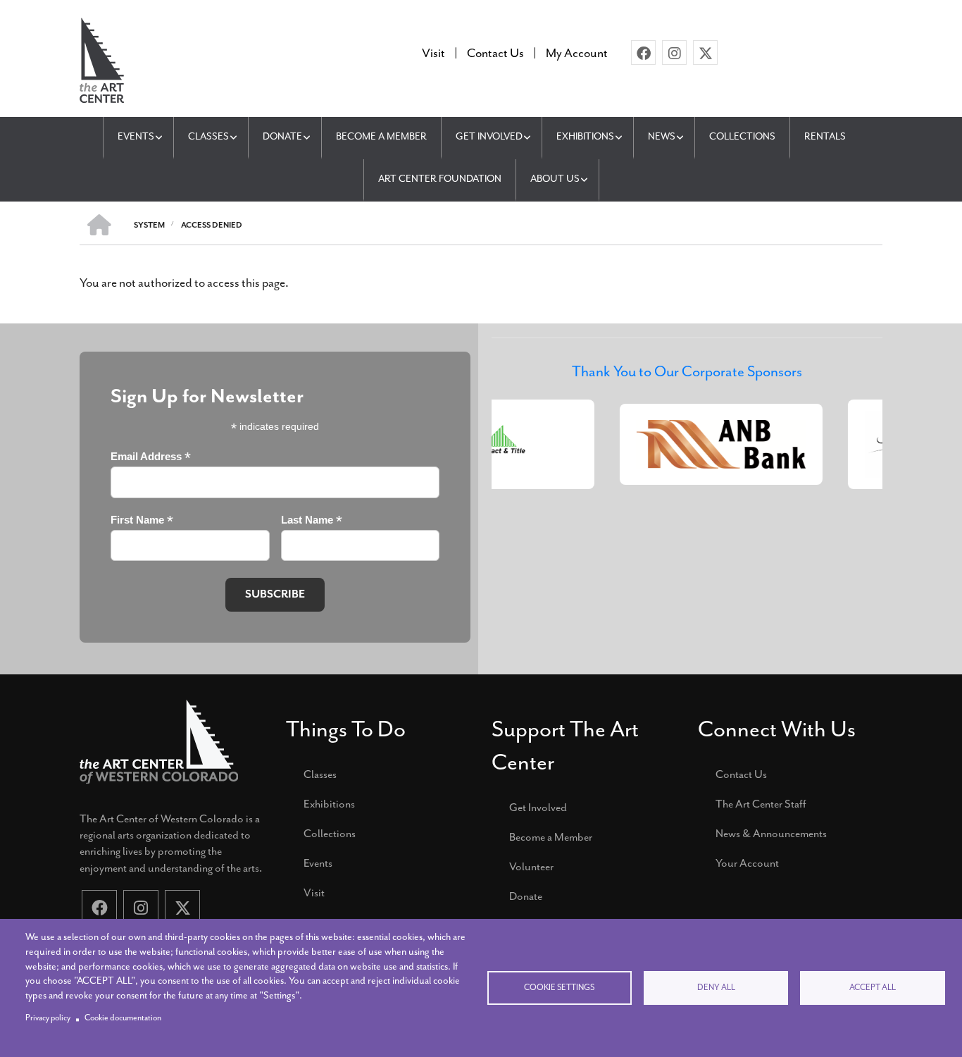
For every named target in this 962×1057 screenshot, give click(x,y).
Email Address (151, 457)
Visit (314, 893)
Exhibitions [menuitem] (585, 136)
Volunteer (531, 867)
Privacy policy (47, 1018)
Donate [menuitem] (282, 136)
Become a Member (550, 837)
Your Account (747, 863)
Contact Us (741, 774)
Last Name (311, 520)
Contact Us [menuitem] (495, 53)
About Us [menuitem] (555, 179)
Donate (525, 896)
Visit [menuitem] (433, 53)
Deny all (716, 987)
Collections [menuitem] (742, 136)
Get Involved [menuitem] (489, 136)
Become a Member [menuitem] (381, 136)
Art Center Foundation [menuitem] (439, 179)
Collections (330, 834)
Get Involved (538, 808)
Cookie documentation (123, 1018)
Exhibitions (329, 804)
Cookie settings (559, 987)
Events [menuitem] (136, 136)
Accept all (872, 987)
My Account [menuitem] (577, 53)
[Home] (102, 58)
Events (318, 863)
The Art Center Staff (761, 804)
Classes (320, 774)
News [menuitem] (661, 136)
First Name (142, 520)
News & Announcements (771, 834)
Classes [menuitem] (208, 136)
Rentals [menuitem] (825, 136)
